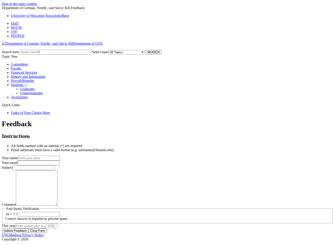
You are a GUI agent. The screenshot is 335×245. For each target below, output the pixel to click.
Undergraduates (31, 93)
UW (14, 32)
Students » (19, 85)
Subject (7, 167)
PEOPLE (18, 36)
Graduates (27, 89)
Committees (19, 64)
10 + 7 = (11, 214)
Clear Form (38, 230)
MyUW (16, 27)
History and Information (28, 77)
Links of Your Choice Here (30, 113)
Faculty (16, 68)
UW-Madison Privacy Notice (23, 235)
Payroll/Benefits (22, 81)
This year (8, 226)
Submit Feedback (15, 230)
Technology (19, 97)
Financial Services (24, 72)
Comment (9, 204)
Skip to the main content (19, 4)
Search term (10, 52)
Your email (10, 163)
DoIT (15, 23)
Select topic (100, 52)
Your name (10, 158)
